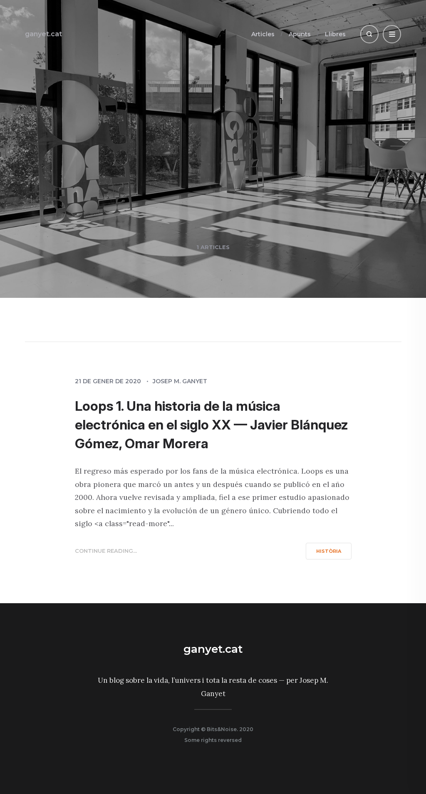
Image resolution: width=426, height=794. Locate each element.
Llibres (335, 34)
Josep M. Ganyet (180, 381)
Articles (263, 34)
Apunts (300, 34)
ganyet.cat (43, 34)
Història (328, 551)
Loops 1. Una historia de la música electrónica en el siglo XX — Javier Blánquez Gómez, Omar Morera (211, 425)
